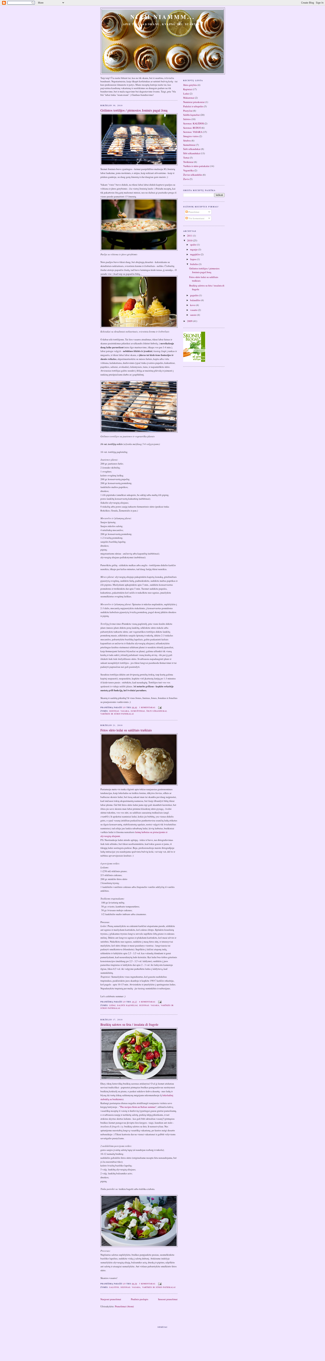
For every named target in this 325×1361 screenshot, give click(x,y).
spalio (193, 244)
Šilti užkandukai (157, 711)
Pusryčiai (188, 110)
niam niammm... (162, 17)
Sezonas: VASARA (119, 711)
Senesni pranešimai (168, 1299)
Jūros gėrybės (190, 85)
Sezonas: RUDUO (192, 127)
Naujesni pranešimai (110, 1299)
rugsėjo (194, 249)
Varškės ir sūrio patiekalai (117, 713)
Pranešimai (193, 212)
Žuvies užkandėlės (192, 174)
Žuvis (186, 179)
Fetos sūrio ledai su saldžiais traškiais (126, 730)
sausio (193, 314)
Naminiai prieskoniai (194, 102)
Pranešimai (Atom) (124, 1306)
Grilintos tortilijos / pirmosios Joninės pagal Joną (133, 110)
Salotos (114, 1287)
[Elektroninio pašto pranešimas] (159, 707)
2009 (190, 321)
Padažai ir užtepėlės (193, 106)
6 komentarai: (147, 1001)
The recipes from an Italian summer (138, 1107)
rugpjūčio (195, 254)
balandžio (195, 300)
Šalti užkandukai (191, 149)
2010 (190, 240)
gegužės (194, 295)
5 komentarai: (147, 707)
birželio (194, 264)
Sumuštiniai (138, 711)
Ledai (112, 1005)
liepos (193, 259)
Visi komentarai (196, 218)
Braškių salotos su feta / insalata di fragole (129, 1024)
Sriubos (187, 140)
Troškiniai (188, 162)
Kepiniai (187, 89)
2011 (190, 235)
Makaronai (188, 97)
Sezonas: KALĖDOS (193, 123)
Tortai (186, 157)
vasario (194, 310)
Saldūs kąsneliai (127, 1005)
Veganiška (188, 170)
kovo (193, 305)
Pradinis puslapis (139, 1299)
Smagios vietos (191, 136)
